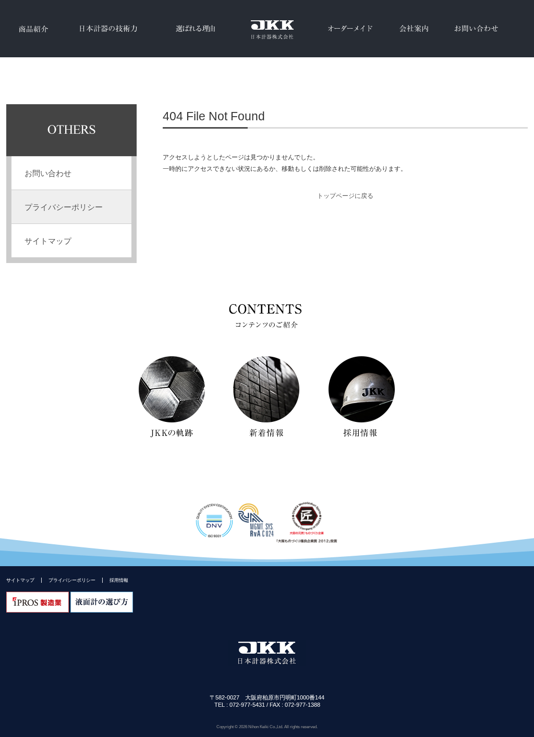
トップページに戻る (345, 195)
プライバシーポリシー (64, 207)
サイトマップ (20, 580)
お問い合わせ (476, 28)
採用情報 (119, 580)
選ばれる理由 (195, 28)
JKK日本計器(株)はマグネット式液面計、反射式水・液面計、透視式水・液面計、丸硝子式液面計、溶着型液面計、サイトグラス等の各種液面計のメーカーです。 (267, 28)
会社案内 (413, 28)
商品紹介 (32, 28)
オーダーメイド (350, 28)
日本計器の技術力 (106, 28)
